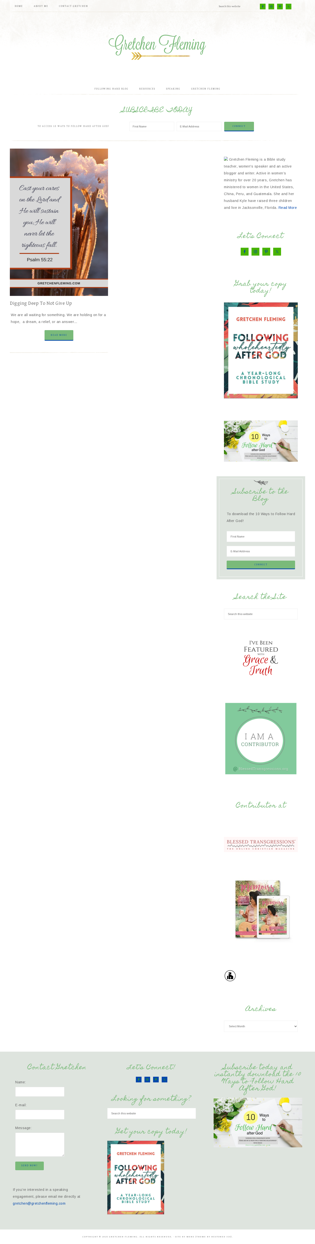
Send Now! (29, 1165)
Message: (23, 1128)
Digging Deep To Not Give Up (41, 303)
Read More (59, 335)
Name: (20, 1082)
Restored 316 (221, 1236)
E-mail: (21, 1105)
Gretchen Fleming (157, 45)
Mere (190, 1236)
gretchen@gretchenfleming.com (39, 1203)
